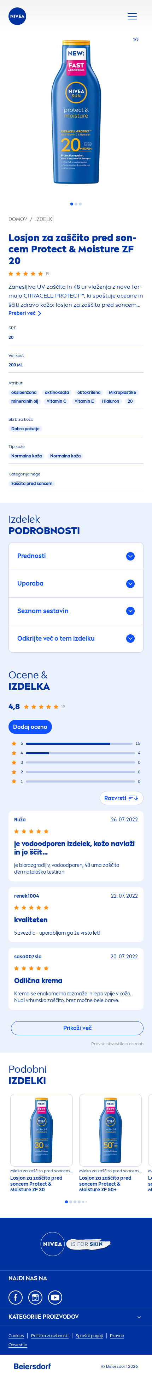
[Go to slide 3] (80, 204)
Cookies (16, 1335)
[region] (76, 114)
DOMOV (17, 219)
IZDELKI (44, 219)
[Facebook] (15, 1297)
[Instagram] (35, 1297)
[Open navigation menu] (132, 16)
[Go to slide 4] (79, 1201)
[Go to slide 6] (86, 1202)
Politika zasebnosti (50, 1335)
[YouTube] (55, 1297)
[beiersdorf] (32, 1366)
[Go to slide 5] (83, 1202)
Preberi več (21, 313)
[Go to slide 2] (76, 204)
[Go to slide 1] (71, 204)
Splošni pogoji (89, 1335)
